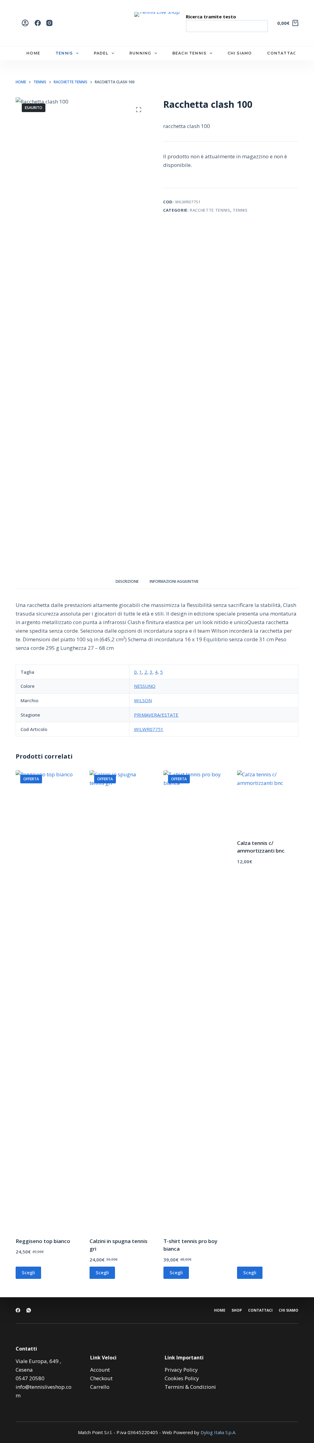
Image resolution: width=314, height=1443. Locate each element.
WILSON (143, 700)
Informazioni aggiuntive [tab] (174, 581)
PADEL (101, 53)
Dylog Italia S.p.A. (218, 1432)
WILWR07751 (148, 729)
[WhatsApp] (28, 1310)
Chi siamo (288, 1310)
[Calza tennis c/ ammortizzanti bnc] (267, 800)
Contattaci (260, 1310)
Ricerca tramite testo (211, 16)
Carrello (99, 1386)
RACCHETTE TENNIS (210, 210)
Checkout (101, 1378)
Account (100, 1369)
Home (219, 1310)
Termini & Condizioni (190, 1386)
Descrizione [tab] (127, 581)
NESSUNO (144, 686)
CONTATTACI (282, 53)
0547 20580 (30, 1378)
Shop (237, 1310)
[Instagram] (49, 23)
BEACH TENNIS (189, 53)
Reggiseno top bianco (43, 1241)
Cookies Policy (182, 1378)
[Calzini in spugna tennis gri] (120, 1000)
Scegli (28, 1272)
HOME (33, 53)
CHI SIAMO (240, 53)
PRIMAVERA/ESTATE (156, 715)
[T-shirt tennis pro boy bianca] (194, 1000)
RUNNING (140, 53)
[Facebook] (38, 23)
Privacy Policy (181, 1369)
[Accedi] (25, 23)
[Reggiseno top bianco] (46, 1000)
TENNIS (64, 53)
